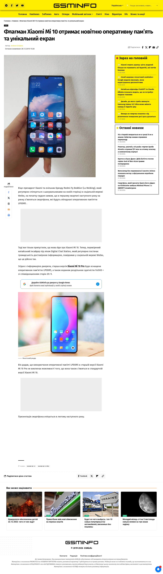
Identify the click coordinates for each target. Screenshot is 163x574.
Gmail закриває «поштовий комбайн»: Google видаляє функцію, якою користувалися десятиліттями (135, 80)
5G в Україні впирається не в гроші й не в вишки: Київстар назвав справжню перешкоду (135, 137)
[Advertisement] (61, 225)
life (6, 25)
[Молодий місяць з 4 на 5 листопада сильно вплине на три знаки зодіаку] (139, 504)
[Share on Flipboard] (150, 47)
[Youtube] (22, 5)
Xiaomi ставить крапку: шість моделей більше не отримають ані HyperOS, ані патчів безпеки (137, 67)
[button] (157, 47)
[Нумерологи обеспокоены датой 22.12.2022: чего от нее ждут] (24, 504)
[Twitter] (17, 5)
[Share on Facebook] (142, 47)
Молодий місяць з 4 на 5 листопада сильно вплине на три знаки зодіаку (139, 521)
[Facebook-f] (11, 5)
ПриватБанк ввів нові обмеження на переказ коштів (61, 520)
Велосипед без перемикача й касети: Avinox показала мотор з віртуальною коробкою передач (136, 173)
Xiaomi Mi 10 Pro (76, 266)
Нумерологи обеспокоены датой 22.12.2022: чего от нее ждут (23, 520)
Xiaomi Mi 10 (31, 466)
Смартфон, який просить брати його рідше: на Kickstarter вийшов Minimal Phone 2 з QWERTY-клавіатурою (136, 185)
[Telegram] (6, 5)
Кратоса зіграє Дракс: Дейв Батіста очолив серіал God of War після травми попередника (136, 161)
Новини (15, 21)
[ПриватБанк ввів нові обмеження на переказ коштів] (62, 504)
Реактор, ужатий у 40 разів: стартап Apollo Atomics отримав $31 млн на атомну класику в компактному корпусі (136, 149)
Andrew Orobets (17, 46)
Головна (7, 21)
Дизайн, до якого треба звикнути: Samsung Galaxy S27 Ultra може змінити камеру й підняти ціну (134, 104)
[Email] (153, 47)
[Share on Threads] (9, 204)
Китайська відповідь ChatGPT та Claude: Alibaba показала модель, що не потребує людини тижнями (136, 92)
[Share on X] (146, 47)
